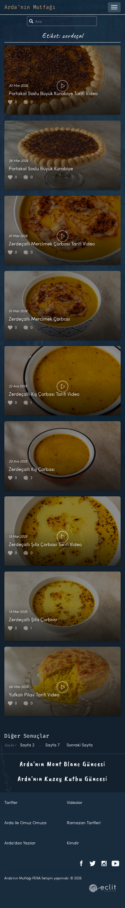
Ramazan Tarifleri (84, 822)
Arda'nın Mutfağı (30, 7)
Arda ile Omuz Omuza (25, 822)
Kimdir (73, 843)
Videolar (74, 802)
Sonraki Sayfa (80, 745)
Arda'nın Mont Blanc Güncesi (63, 763)
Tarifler (10, 802)
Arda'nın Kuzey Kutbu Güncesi (63, 778)
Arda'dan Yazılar (19, 843)
